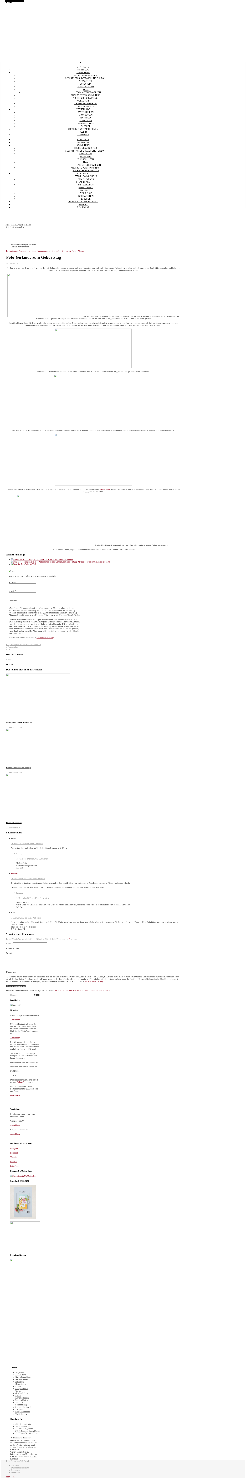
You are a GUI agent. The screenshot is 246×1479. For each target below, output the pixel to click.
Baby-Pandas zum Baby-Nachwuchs (58, 559)
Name (9, 944)
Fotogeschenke (25, 251)
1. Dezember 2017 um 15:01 (28, 898)
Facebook (14, 1153)
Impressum (15, 1470)
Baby (8, 645)
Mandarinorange (44, 251)
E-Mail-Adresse (13, 948)
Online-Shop (22, 1082)
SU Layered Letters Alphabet (73, 251)
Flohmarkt (83, 134)
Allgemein (19, 1372)
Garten (18, 1391)
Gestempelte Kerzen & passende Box (19, 722)
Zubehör (85, 126)
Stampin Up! (83, 72)
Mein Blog (83, 69)
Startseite (83, 66)
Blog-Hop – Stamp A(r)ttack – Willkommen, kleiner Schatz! (86, 562)
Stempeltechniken (22, 1412)
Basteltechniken (21, 1379)
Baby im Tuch (30, 564)
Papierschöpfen (21, 1400)
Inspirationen (86, 123)
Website (9, 953)
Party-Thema (105, 489)
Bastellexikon (86, 112)
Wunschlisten (86, 86)
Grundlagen (86, 114)
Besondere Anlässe (18, 645)
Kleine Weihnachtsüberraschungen (18, 768)
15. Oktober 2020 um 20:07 (27, 859)
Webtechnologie (21, 1414)
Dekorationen (11, 251)
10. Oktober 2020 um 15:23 (22, 844)
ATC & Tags (20, 1375)
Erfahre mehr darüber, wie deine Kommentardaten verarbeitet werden (83, 990)
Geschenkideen (21, 1393)
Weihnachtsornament (14, 823)
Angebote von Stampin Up (85, 95)
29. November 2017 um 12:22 (23, 878)
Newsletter (85, 81)
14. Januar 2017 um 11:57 (21, 918)
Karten (18, 1395)
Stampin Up (36, 645)
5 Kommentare (12, 647)
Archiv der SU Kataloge (86, 98)
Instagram (14, 1148)
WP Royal (24, 1461)
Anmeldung (15, 1020)
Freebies (83, 131)
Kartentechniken (22, 1398)
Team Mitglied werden (88, 92)
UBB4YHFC (15, 1095)
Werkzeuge (86, 120)
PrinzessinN (14, 873)
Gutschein (85, 83)
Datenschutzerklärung (45, 638)
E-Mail (12, 591)
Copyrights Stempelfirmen (83, 129)
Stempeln (56, 251)
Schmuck (19, 1402)
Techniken (85, 117)
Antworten (38, 844)
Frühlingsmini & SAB (85, 75)
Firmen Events (86, 106)
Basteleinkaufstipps (23, 1377)
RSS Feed (14, 1166)
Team (86, 89)
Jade (34, 251)
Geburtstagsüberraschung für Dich (85, 78)
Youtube (13, 1157)
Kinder (29, 645)
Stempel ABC (83, 109)
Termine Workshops (85, 103)
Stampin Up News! (23, 1407)
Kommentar (11, 972)
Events (18, 1386)
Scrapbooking (21, 1405)
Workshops (83, 100)
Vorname (12, 582)
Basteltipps (19, 1382)
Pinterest (13, 1161)
